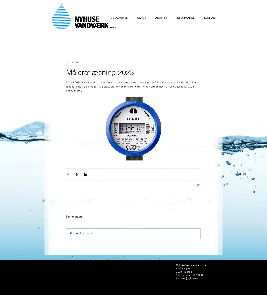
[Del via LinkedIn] (85, 174)
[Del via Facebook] (68, 174)
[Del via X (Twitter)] (76, 174)
